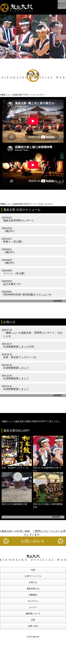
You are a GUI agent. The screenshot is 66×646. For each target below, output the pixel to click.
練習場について (33, 613)
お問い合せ (33, 626)
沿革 (33, 620)
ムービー (33, 607)
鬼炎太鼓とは (33, 588)
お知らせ (33, 582)
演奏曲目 (33, 595)
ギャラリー (33, 601)
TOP (33, 570)
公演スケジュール (33, 576)
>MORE (57, 301)
